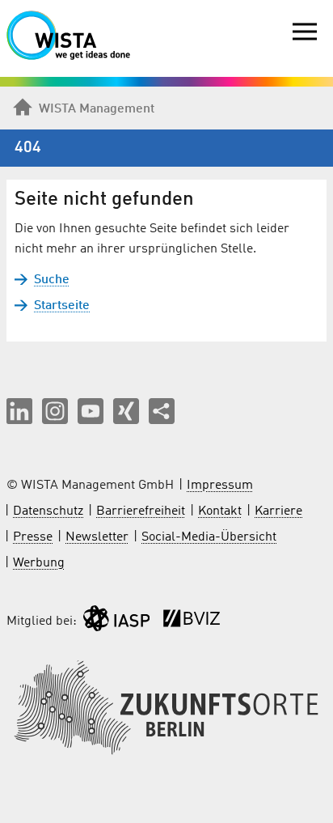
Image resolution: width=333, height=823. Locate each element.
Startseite (62, 305)
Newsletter (97, 537)
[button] (19, 411)
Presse (33, 537)
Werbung (39, 563)
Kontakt (220, 511)
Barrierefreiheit (140, 511)
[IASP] (116, 621)
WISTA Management (96, 109)
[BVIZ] (191, 621)
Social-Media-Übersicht (208, 537)
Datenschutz (48, 511)
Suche (52, 280)
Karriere (278, 511)
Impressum (220, 485)
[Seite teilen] (161, 411)
